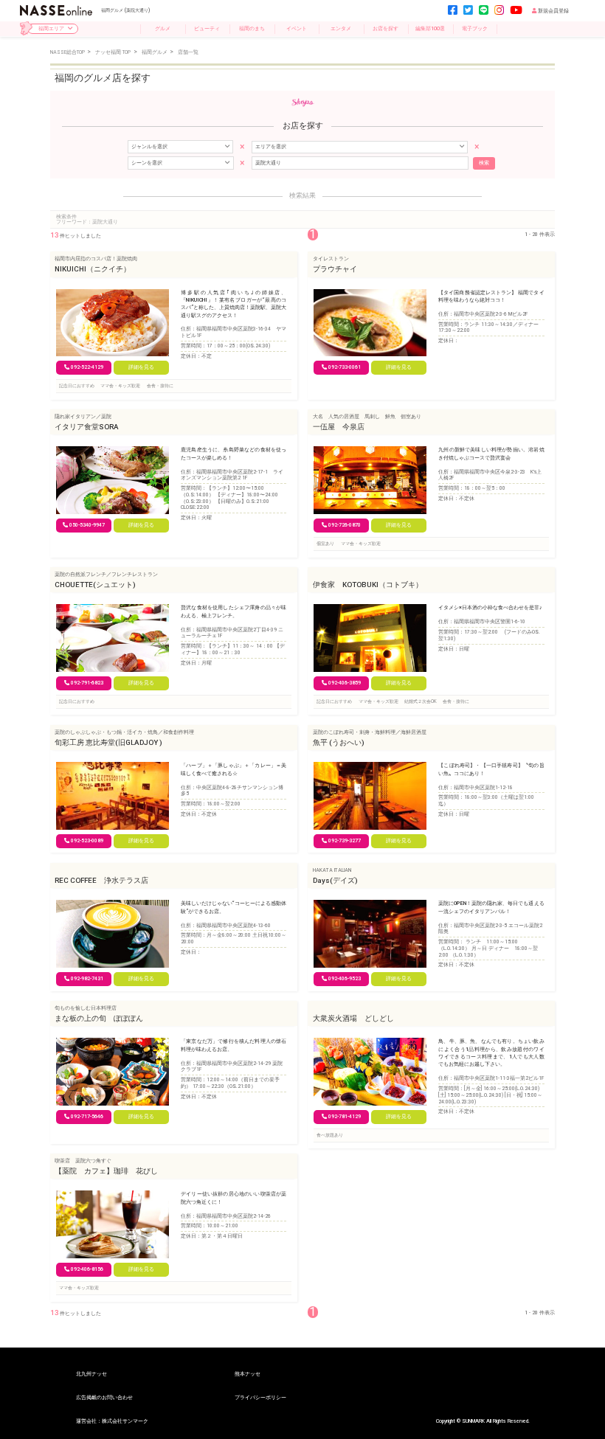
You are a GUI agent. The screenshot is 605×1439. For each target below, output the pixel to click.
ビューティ (207, 28)
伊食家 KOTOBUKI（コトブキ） (368, 584)
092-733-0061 (344, 367)
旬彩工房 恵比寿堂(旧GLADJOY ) (108, 742)
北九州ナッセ (91, 1373)
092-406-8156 (87, 1269)
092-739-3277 (344, 841)
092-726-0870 (344, 525)
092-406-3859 (344, 683)
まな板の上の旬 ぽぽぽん (99, 1018)
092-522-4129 (87, 367)
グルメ (162, 28)
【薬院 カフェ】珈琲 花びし (106, 1171)
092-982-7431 (87, 979)
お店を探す (385, 28)
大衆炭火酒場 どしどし (353, 1018)
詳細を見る (141, 367)
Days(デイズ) (335, 880)
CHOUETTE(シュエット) (95, 584)
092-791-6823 (87, 683)
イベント (296, 28)
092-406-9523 (344, 979)
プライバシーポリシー (260, 1397)
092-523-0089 (87, 841)
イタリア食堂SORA (87, 427)
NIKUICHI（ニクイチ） (93, 269)
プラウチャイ (335, 269)
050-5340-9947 (87, 525)
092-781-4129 (344, 1117)
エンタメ (341, 28)
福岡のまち (252, 28)
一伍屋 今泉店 (338, 427)
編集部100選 (430, 28)
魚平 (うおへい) (338, 742)
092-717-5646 (87, 1117)
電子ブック (475, 28)
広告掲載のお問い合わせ (104, 1397)
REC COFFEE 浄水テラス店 (101, 880)
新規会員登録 (553, 10)
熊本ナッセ (247, 1373)
